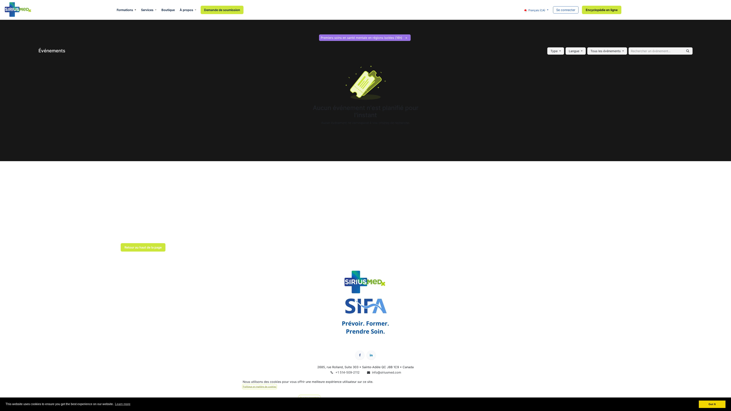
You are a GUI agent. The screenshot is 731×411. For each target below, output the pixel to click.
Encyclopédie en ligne (602, 10)
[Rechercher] (688, 51)
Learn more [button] (122, 404)
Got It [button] (712, 404)
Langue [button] (574, 51)
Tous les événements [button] (606, 51)
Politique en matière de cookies (259, 386)
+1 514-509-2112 (347, 372)
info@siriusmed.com (386, 372)
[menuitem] (126, 10)
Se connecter (565, 10)
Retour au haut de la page (143, 247)
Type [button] (555, 51)
